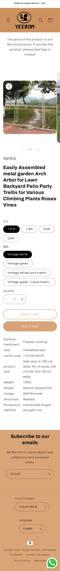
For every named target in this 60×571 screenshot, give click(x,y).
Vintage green (18, 263)
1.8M (29, 229)
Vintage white (18, 254)
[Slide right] (38, 149)
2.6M (46, 229)
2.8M (11, 238)
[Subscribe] (48, 474)
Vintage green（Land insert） (30, 282)
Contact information (37, 555)
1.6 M (12, 229)
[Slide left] (21, 149)
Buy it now (30, 326)
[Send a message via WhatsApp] (52, 563)
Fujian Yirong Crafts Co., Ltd (29, 550)
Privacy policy (22, 560)
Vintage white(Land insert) (27, 272)
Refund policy (42, 560)
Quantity (8, 291)
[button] (8, 20)
